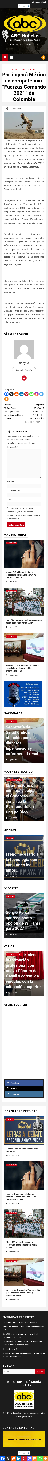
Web (9, 499)
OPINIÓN (9, 838)
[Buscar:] (19, 1371)
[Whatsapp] (31, 394)
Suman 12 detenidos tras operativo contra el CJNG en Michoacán (23, 743)
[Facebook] (20, 6)
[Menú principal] (11, 57)
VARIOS (9, 955)
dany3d (24, 363)
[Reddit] (16, 394)
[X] (11, 394)
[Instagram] (28, 6)
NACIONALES (15, 69)
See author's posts (24, 370)
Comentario (12, 447)
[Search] (38, 57)
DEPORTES (10, 896)
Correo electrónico (15, 490)
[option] (24, 742)
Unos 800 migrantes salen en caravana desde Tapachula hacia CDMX (24, 621)
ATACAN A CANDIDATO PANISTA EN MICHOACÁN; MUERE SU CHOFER (34, 413)
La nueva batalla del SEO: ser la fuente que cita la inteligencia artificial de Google (23, 976)
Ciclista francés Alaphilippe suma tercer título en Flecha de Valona (13, 411)
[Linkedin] (21, 394)
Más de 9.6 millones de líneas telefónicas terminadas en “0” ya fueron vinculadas (21, 575)
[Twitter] (24, 6)
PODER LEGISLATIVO (29, 69)
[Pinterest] (26, 394)
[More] (6, 399)
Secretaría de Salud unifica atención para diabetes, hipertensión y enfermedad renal (22, 668)
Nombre (11, 481)
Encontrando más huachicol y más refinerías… (21, 1322)
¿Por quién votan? (10, 1349)
